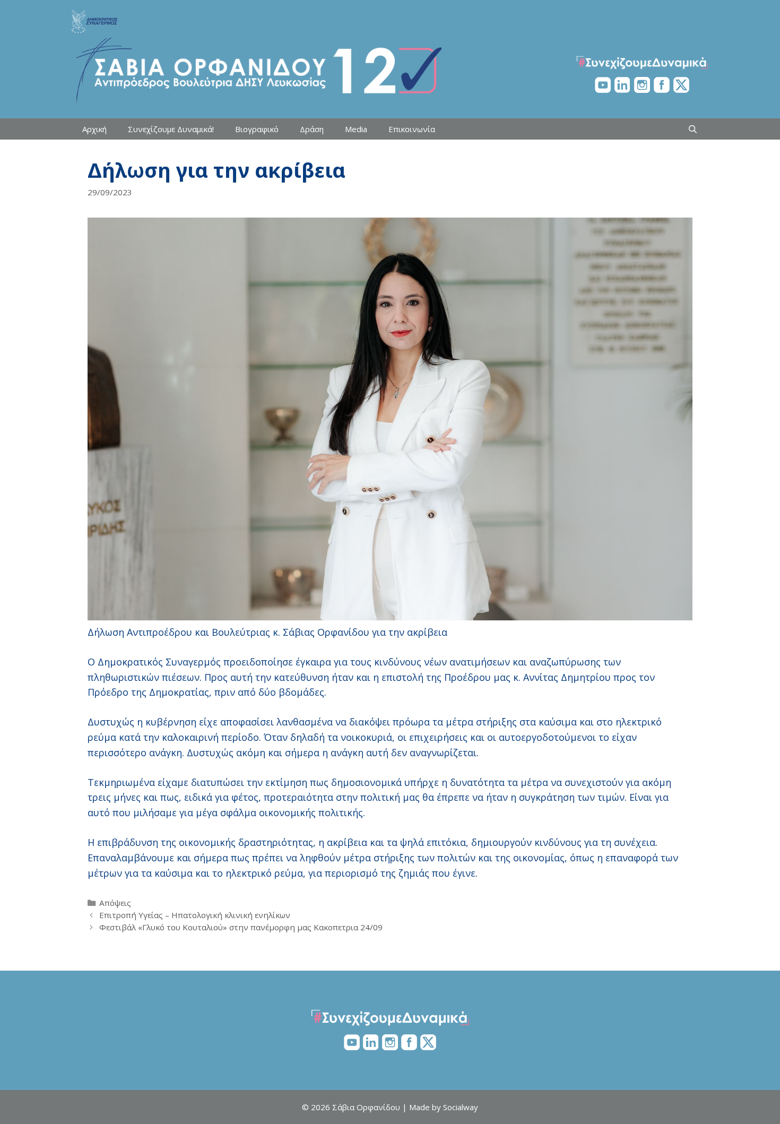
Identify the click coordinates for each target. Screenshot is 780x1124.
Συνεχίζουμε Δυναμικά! (171, 129)
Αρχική (94, 129)
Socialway (460, 1107)
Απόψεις (115, 902)
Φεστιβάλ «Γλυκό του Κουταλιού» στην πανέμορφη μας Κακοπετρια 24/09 (241, 927)
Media (356, 129)
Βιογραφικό (257, 129)
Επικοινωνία (411, 129)
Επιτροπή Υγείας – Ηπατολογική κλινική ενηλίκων (194, 915)
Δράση (312, 129)
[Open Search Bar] (692, 129)
